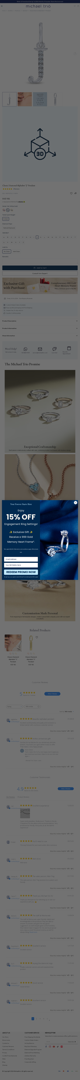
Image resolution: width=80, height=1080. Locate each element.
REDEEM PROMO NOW (21, 572)
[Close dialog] (75, 502)
